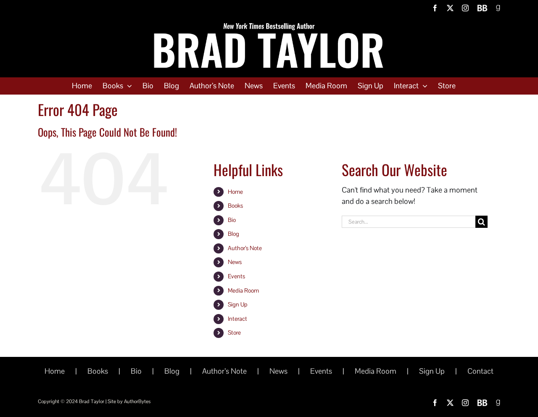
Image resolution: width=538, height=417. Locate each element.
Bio (232, 220)
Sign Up (238, 304)
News (235, 262)
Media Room (243, 290)
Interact (237, 318)
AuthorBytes (137, 401)
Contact (480, 371)
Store (234, 332)
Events (236, 276)
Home (235, 191)
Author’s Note (245, 248)
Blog (233, 234)
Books (235, 205)
